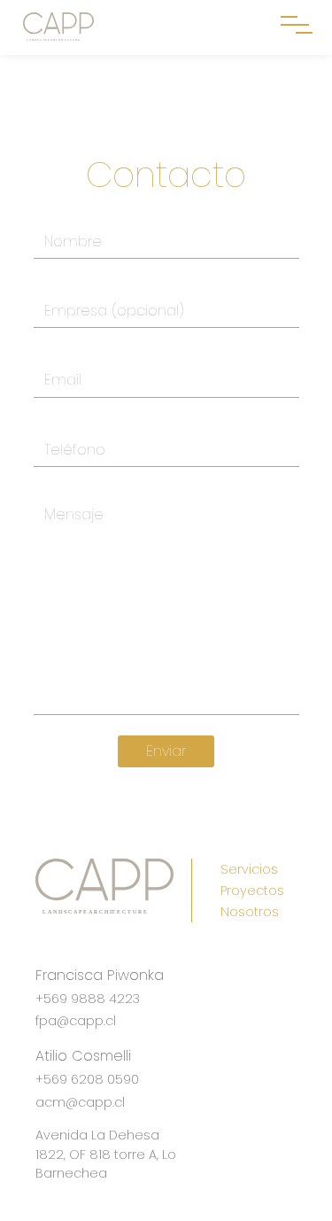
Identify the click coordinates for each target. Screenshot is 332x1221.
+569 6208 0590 (87, 1079)
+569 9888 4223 (87, 998)
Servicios (249, 869)
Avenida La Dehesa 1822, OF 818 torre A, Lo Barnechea (105, 1154)
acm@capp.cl (80, 1102)
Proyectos (252, 890)
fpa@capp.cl (75, 1021)
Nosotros (249, 912)
